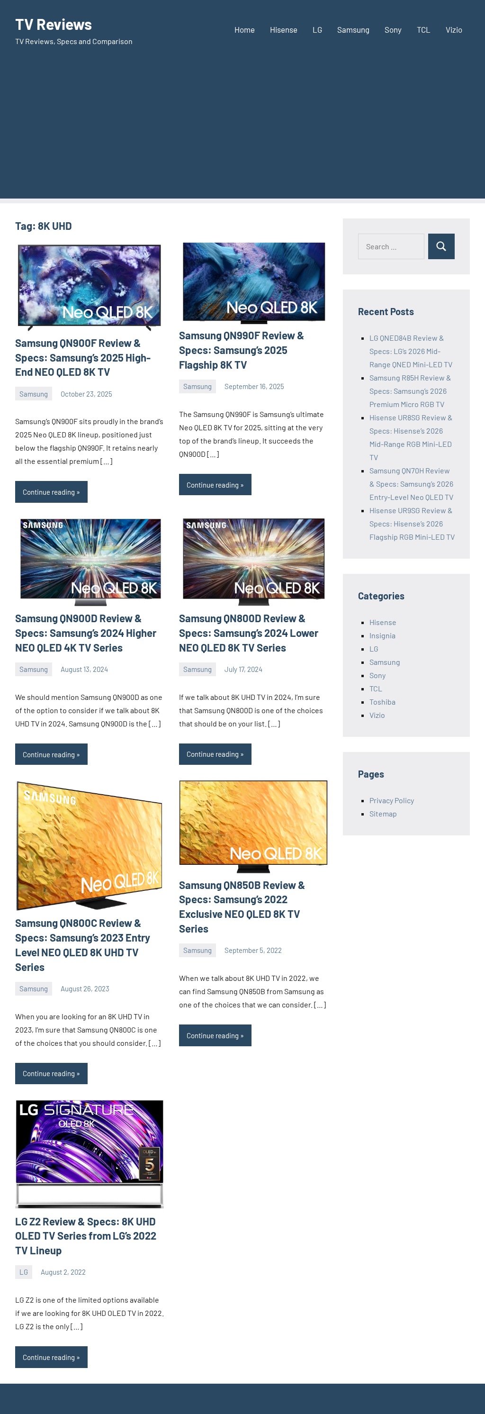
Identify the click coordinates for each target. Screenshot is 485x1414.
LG (317, 29)
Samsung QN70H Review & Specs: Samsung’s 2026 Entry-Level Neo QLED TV (411, 483)
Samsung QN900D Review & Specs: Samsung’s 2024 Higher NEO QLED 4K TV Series (85, 632)
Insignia (382, 635)
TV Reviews (53, 24)
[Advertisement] (242, 132)
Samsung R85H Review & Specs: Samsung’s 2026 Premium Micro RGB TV (410, 390)
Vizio (454, 29)
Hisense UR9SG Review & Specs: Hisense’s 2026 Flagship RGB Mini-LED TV (412, 523)
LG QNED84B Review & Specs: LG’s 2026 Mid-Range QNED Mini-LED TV (410, 351)
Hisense (283, 29)
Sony (393, 29)
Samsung (353, 29)
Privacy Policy (391, 800)
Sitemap (383, 813)
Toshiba (382, 701)
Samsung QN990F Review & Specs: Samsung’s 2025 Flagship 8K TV (242, 350)
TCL (424, 29)
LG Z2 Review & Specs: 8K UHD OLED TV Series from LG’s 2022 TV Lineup (85, 1236)
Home (244, 29)
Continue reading (49, 492)
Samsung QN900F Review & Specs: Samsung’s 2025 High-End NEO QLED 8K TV (83, 357)
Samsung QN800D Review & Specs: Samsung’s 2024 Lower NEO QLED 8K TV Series (248, 632)
